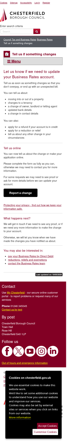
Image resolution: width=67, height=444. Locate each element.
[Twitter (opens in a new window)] (18, 351)
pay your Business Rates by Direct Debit (30, 256)
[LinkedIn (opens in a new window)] (53, 351)
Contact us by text (12, 309)
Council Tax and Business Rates (20, 39)
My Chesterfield (16, 292)
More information (20, 417)
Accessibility (26, 2)
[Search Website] (36, 31)
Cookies (3, 2)
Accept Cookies (47, 425)
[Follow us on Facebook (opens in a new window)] (7, 351)
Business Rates (45, 39)
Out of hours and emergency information (25, 363)
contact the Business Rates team (26, 263)
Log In (37, 2)
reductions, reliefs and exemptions (27, 259)
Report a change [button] (20, 193)
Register (46, 2)
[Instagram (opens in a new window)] (41, 351)
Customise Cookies (45, 431)
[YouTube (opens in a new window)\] (30, 351)
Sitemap (14, 2)
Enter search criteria (11, 26)
